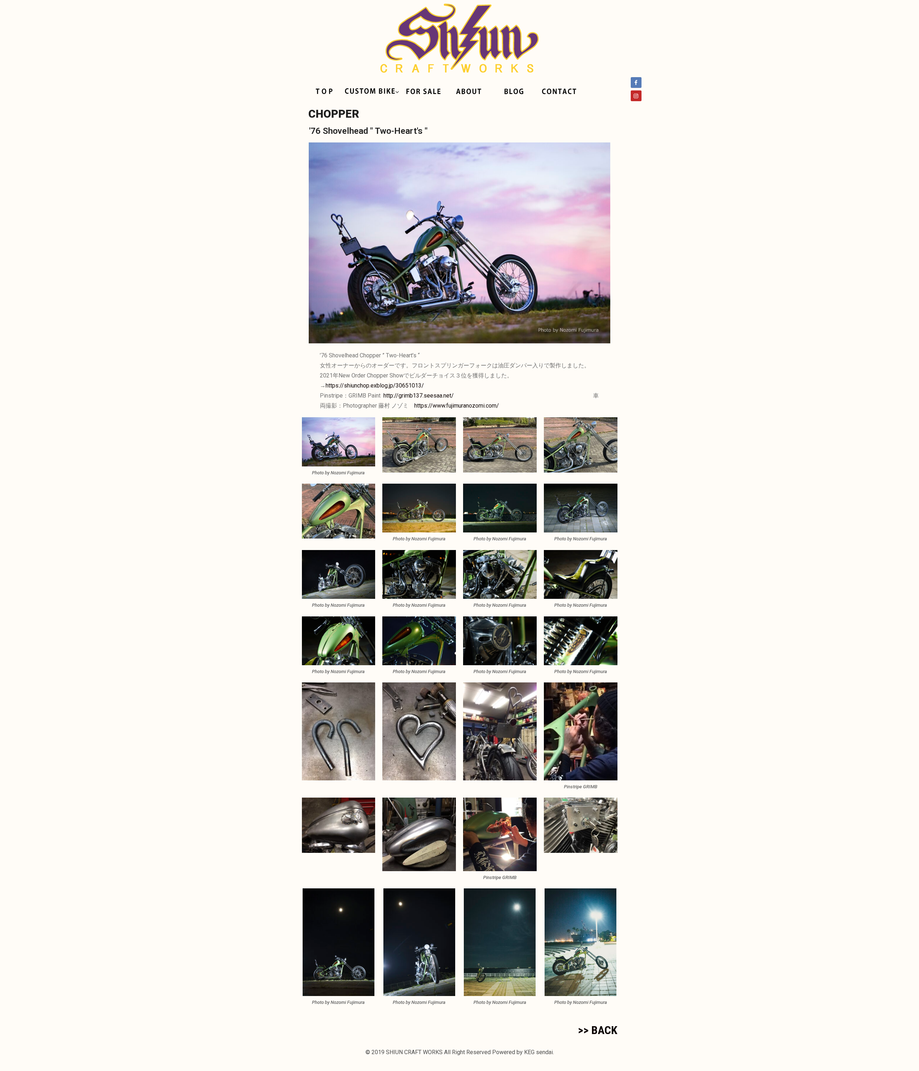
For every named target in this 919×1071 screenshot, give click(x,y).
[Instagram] (636, 95)
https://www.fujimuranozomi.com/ (456, 405)
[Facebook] (636, 82)
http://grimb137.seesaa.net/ (418, 395)
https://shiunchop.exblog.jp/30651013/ (375, 385)
